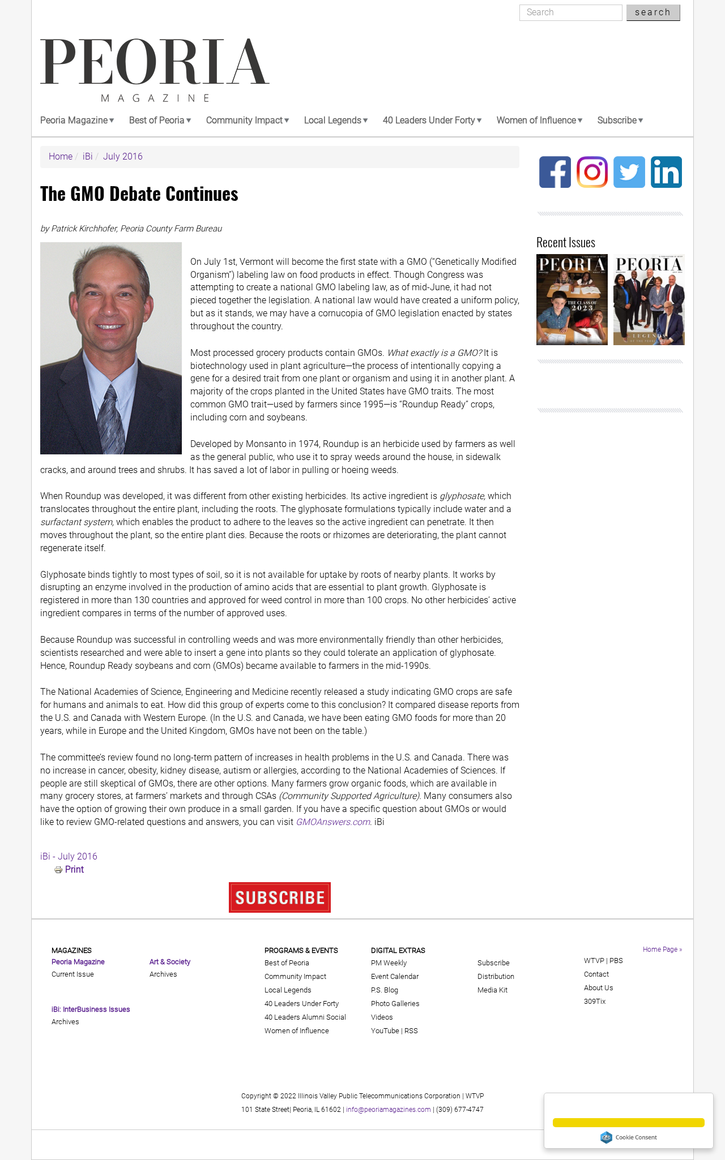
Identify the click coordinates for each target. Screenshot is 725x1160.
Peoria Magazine (74, 120)
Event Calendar (395, 976)
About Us (598, 987)
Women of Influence (536, 120)
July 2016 (123, 156)
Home (60, 156)
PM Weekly (389, 963)
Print (74, 869)
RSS (411, 1030)
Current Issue (73, 974)
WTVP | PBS (603, 960)
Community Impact (244, 120)
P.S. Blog (384, 990)
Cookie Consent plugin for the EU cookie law (628, 1137)
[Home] (155, 70)
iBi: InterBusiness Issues (91, 1009)
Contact (596, 974)
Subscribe (617, 120)
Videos (382, 1017)
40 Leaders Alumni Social (305, 1017)
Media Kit (492, 990)
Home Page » (662, 949)
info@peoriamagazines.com (388, 1110)
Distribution (495, 976)
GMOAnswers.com (333, 822)
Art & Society (170, 961)
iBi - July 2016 (68, 856)
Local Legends (332, 120)
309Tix (594, 1001)
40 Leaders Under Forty (429, 120)
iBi (88, 156)
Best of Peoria (157, 120)
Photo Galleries (395, 1003)
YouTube (385, 1030)
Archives (65, 1021)
